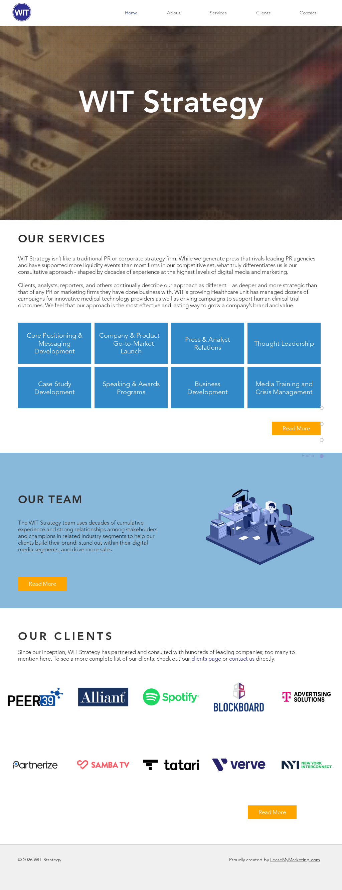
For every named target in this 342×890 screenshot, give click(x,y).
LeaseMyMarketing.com (295, 860)
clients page (206, 658)
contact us (241, 658)
